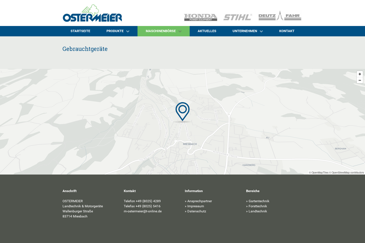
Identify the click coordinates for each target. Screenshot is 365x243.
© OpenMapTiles (318, 172)
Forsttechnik (258, 206)
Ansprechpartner (199, 201)
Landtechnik (258, 211)
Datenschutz (196, 211)
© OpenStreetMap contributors (346, 172)
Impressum (195, 206)
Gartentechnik (259, 201)
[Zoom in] (360, 74)
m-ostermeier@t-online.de (143, 211)
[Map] (182, 122)
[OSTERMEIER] (92, 13)
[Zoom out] (360, 80)
